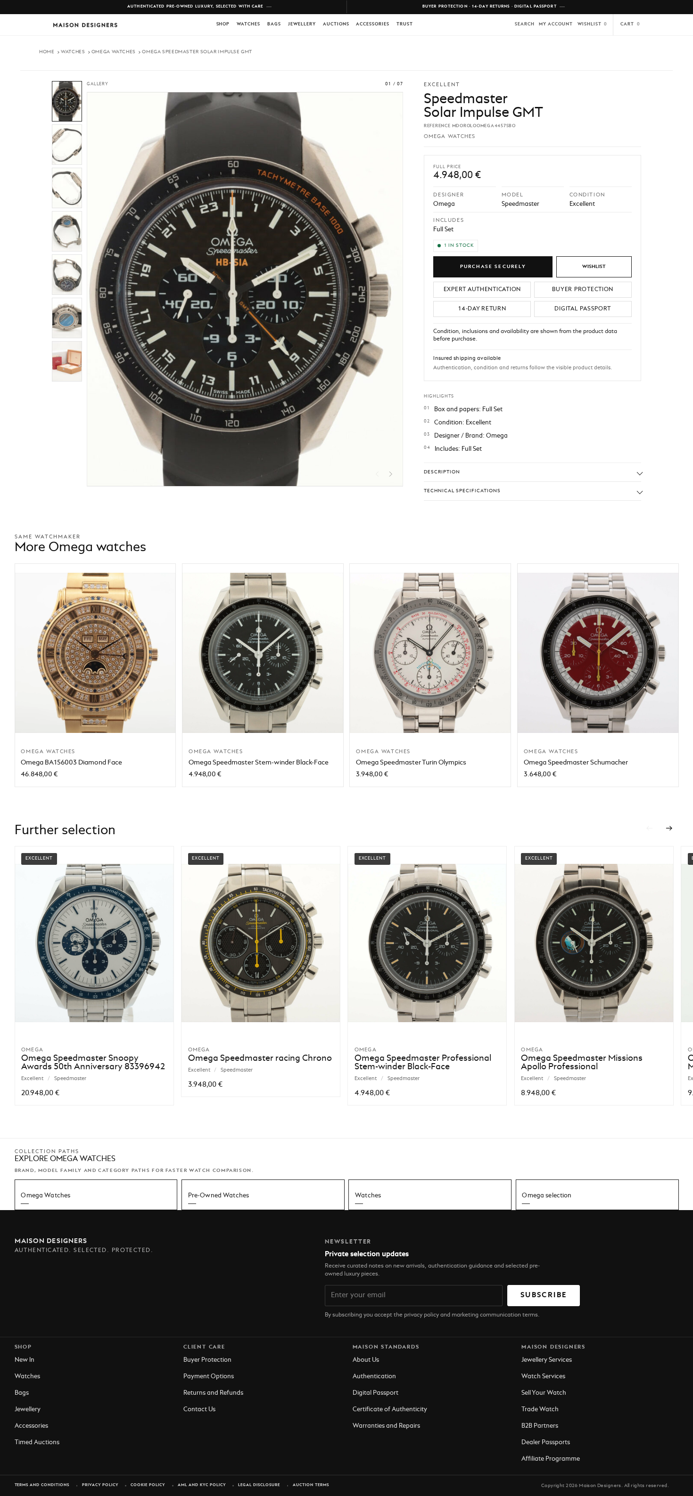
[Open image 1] (67, 101)
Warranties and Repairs (386, 1426)
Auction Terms (311, 1485)
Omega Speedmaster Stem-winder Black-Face (259, 762)
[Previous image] (377, 474)
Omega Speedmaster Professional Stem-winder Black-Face (423, 1062)
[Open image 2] (67, 144)
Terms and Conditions (42, 1485)
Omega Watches (113, 51)
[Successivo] (669, 828)
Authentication (374, 1377)
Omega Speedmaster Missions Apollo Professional (582, 1062)
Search (525, 24)
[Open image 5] (67, 274)
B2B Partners (539, 1426)
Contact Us (199, 1410)
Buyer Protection (207, 1360)
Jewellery (302, 24)
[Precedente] (649, 828)
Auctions (336, 24)
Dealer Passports (545, 1442)
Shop (223, 24)
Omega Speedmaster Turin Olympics (411, 762)
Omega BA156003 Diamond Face (71, 762)
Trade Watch (540, 1410)
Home (47, 51)
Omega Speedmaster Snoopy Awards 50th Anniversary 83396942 (93, 1062)
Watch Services (543, 1377)
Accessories (372, 24)
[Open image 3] (67, 188)
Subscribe (543, 1295)
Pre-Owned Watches (218, 1196)
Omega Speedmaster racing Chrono (260, 1058)
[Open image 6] (67, 318)
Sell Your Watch (543, 1393)
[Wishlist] (594, 266)
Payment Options (208, 1377)
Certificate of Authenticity (390, 1410)
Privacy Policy (100, 1485)
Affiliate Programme (550, 1459)
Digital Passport (375, 1393)
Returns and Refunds (213, 1393)
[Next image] (390, 474)
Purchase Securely (493, 266)
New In (24, 1360)
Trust (404, 24)
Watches (248, 24)
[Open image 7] (67, 361)
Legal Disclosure (259, 1485)
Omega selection (546, 1196)
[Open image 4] (67, 231)
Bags (274, 24)
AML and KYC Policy (202, 1485)
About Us (366, 1360)
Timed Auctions (37, 1442)
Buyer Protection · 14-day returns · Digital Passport (489, 6)
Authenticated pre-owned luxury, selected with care (195, 6)
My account (556, 24)
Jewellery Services (546, 1360)
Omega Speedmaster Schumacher (576, 762)
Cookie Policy (148, 1485)
